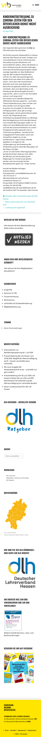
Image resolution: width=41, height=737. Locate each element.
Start (6, 730)
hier (30, 48)
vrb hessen (23, 734)
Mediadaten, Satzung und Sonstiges (17, 478)
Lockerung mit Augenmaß (15, 207)
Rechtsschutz (9, 300)
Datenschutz (32, 730)
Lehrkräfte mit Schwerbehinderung (18, 303)
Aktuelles (8, 196)
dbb (14, 196)
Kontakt (13, 730)
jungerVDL (8, 290)
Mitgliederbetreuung (12, 307)
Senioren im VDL (10, 293)
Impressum (22, 730)
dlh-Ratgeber (10, 480)
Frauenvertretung (11, 296)
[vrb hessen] (11, 5)
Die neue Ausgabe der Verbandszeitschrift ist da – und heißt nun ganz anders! (20, 369)
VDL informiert (10, 475)
